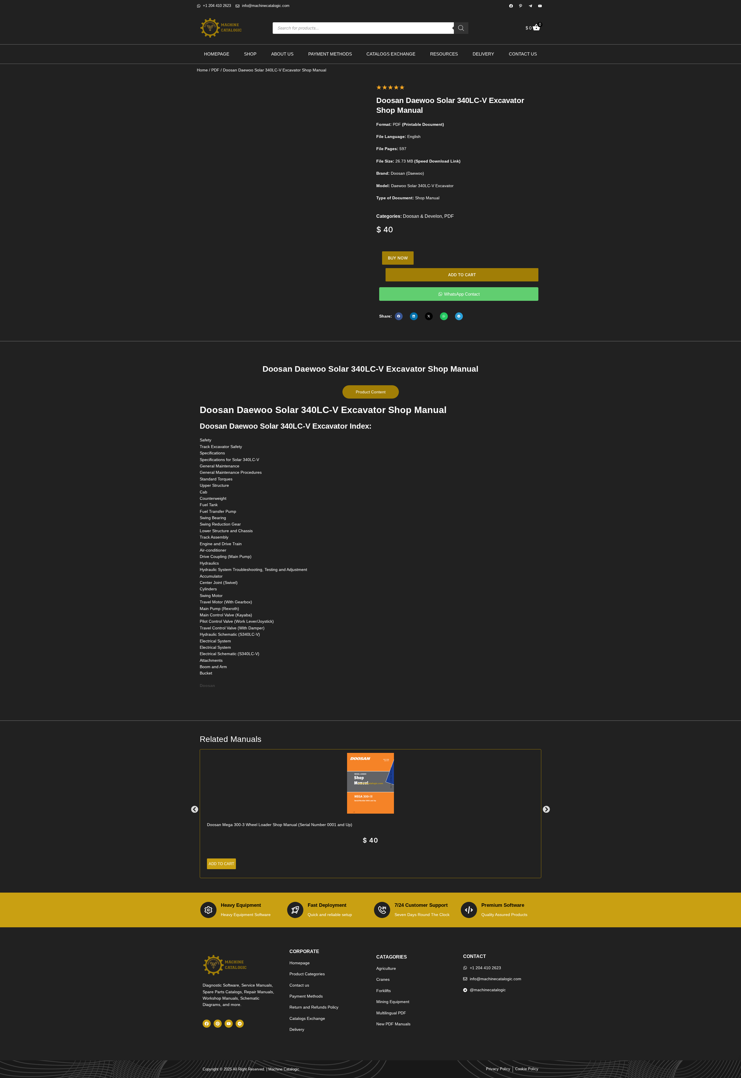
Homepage (216, 53)
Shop (250, 53)
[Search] (461, 28)
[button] (399, 316)
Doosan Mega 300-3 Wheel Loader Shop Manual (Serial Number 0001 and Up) (279, 824)
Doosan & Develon (422, 216)
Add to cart (462, 274)
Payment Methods (330, 53)
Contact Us (523, 53)
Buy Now (398, 257)
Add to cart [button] (221, 864)
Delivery (483, 53)
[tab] (370, 392)
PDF (215, 70)
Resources (444, 53)
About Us (282, 53)
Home (202, 70)
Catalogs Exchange (390, 53)
